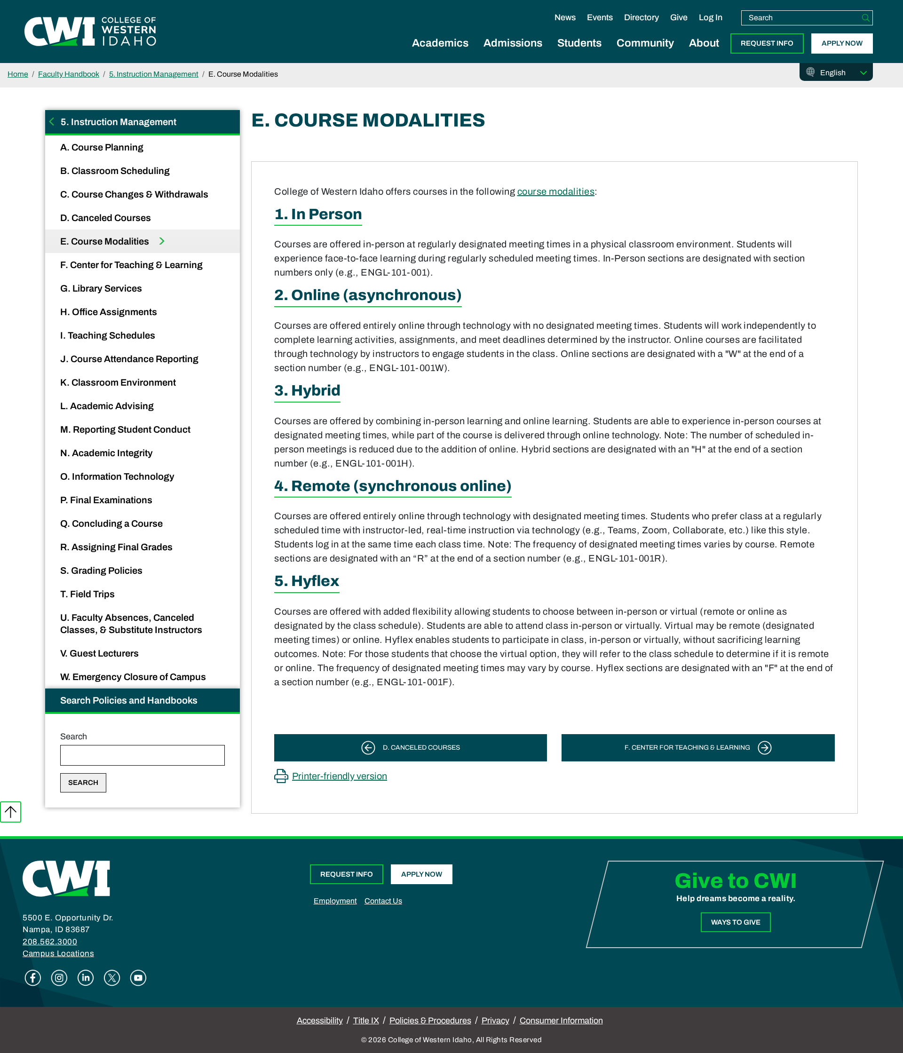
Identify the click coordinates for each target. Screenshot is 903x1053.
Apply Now (842, 43)
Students (579, 43)
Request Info (767, 43)
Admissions (512, 43)
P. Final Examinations (107, 500)
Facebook (33, 977)
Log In (710, 17)
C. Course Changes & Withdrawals (135, 194)
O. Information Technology (118, 476)
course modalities (556, 191)
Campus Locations (58, 953)
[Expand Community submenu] (645, 53)
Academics (440, 43)
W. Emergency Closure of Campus (134, 677)
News (565, 17)
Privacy (495, 1020)
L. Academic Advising (108, 406)
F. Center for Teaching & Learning (132, 265)
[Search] (865, 18)
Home (18, 74)
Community (645, 43)
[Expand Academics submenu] (440, 53)
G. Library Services (102, 288)
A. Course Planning (102, 147)
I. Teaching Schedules (108, 335)
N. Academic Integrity (107, 453)
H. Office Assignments (109, 312)
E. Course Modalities (105, 241)
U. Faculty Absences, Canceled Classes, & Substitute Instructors (132, 623)
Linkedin (85, 977)
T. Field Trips (88, 594)
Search (73, 736)
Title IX (366, 1020)
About (704, 43)
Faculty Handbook (68, 74)
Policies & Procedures (430, 1020)
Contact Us (383, 901)
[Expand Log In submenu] (710, 27)
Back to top (10, 812)
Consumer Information (561, 1020)
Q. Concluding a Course (112, 523)
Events (600, 17)
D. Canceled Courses (106, 218)
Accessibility (320, 1020)
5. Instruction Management (153, 74)
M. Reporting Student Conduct (126, 429)
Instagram (59, 977)
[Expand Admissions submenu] (513, 53)
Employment (335, 901)
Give (679, 17)
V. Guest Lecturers (100, 653)
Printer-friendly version (339, 776)
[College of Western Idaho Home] (90, 31)
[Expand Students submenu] (579, 53)
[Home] (66, 878)
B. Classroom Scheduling (116, 171)
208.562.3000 (50, 941)
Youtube (138, 977)
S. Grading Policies (102, 570)
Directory (641, 17)
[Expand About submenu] (704, 53)
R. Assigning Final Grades (117, 547)
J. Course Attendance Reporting (130, 359)
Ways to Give (735, 922)
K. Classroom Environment (119, 382)
